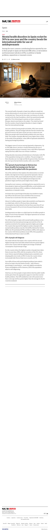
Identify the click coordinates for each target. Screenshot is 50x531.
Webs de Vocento (44, 529)
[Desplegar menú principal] (47, 21)
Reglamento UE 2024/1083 (33, 517)
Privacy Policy (26, 517)
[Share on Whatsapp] (3, 59)
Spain (4, 27)
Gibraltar (38, 523)
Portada (3, 31)
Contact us (8, 517)
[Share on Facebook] (5, 59)
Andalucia (30, 523)
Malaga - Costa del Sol (11, 523)
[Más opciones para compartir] (9, 59)
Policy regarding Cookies (25, 519)
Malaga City (18, 523)
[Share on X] (7, 59)
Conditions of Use (20, 517)
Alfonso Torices (17, 102)
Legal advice (13, 517)
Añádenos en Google (15, 59)
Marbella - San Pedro (24, 523)
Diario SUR (5, 523)
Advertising (41, 517)
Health (46, 523)
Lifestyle (42, 523)
